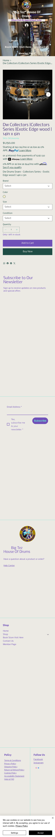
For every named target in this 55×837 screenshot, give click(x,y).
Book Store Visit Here (13, 638)
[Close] (51, 819)
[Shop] (48, 634)
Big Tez (17, 548)
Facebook (38, 759)
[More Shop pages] (42, 40)
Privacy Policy (10, 764)
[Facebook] (7, 263)
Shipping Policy (10, 767)
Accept (41, 832)
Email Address (14, 407)
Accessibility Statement (14, 776)
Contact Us (8, 641)
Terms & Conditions (12, 761)
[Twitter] (14, 263)
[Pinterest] (11, 263)
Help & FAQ (9, 779)
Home (6, 631)
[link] (45, 25)
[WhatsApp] (4, 263)
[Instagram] (36, 768)
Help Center (9, 566)
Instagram (38, 763)
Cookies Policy (10, 773)
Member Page (9, 644)
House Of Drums (17, 552)
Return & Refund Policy (14, 770)
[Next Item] (48, 94)
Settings (14, 832)
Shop (5, 634)
